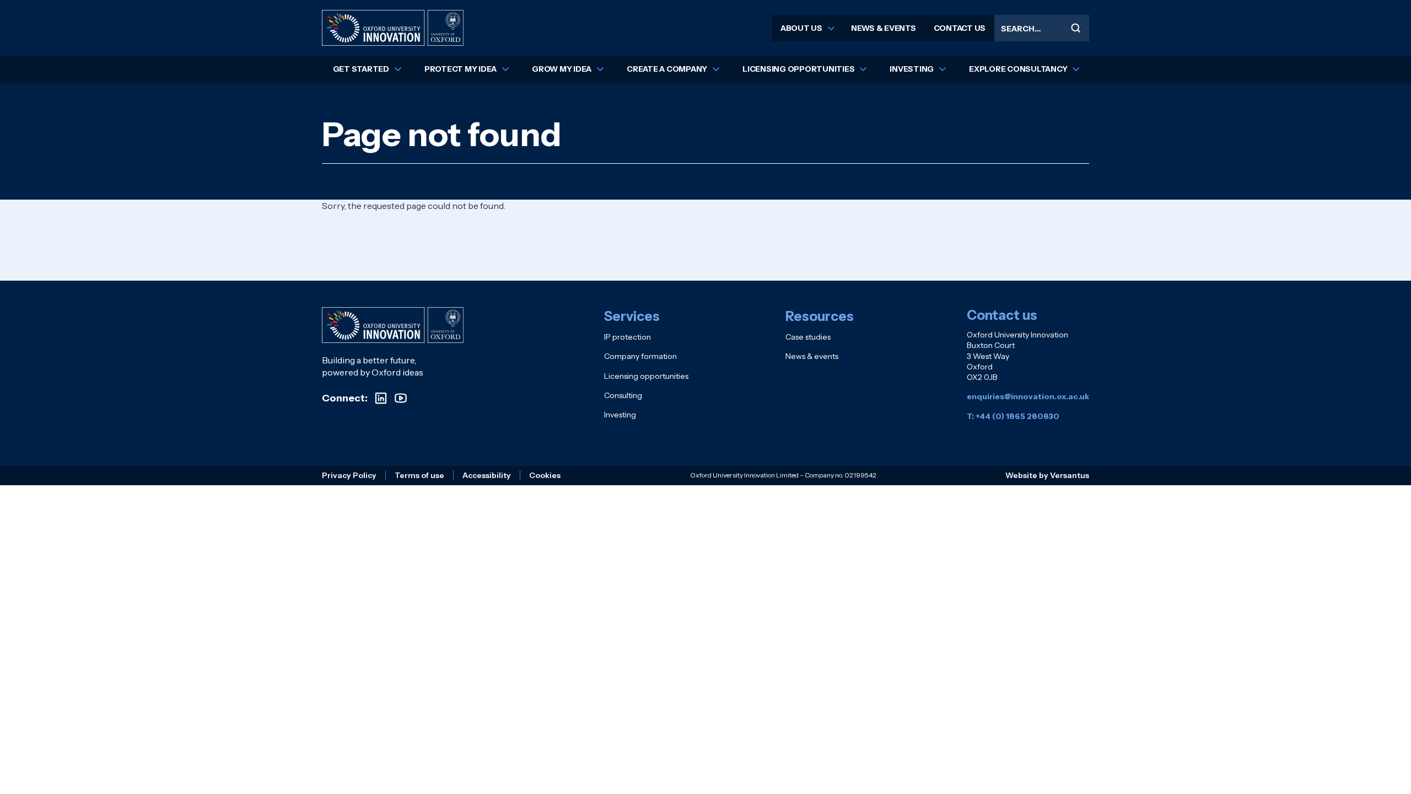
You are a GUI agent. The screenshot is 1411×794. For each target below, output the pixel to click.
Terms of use (419, 475)
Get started (361, 69)
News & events (883, 28)
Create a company (667, 69)
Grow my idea (561, 69)
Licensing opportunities (798, 69)
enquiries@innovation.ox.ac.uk (1028, 396)
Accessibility (486, 475)
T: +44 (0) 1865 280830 (1013, 416)
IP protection (627, 337)
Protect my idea (460, 69)
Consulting (623, 395)
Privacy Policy (349, 475)
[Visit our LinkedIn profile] (380, 398)
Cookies (545, 475)
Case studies (808, 337)
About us (801, 28)
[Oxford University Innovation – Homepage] (393, 325)
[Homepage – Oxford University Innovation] (393, 28)
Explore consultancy (1018, 69)
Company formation (640, 356)
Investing (912, 69)
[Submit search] (1076, 28)
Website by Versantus (1047, 475)
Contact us (960, 28)
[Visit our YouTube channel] (400, 398)
